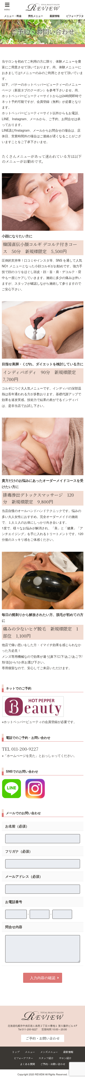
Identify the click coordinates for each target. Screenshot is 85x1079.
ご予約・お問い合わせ (43, 1038)
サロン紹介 (65, 1058)
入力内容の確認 (42, 977)
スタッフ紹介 (46, 1058)
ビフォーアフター (23, 1058)
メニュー (30, 1052)
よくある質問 (27, 1064)
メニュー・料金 (13, 16)
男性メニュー (35, 16)
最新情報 (55, 16)
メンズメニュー (49, 1052)
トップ (15, 1052)
